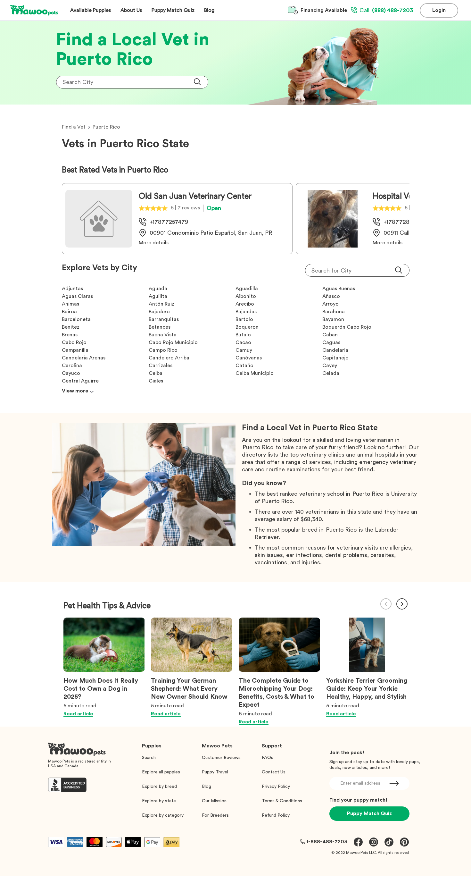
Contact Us (273, 772)
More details (154, 242)
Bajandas (246, 311)
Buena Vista (163, 334)
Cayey (329, 365)
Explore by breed (159, 786)
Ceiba (155, 373)
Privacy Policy (276, 786)
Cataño (244, 365)
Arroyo (330, 304)
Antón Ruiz (161, 304)
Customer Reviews (221, 757)
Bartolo (244, 319)
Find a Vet (74, 127)
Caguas (331, 342)
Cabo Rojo (74, 342)
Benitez (70, 327)
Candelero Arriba (169, 357)
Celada (330, 373)
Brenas (70, 334)
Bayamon (333, 319)
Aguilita (158, 296)
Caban (330, 334)
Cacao (243, 342)
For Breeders (215, 815)
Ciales (156, 380)
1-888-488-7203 (326, 841)
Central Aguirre (80, 380)
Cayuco (71, 373)
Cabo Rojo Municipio (173, 342)
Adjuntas (72, 288)
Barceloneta (76, 319)
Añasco (331, 296)
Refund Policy (276, 815)
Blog (206, 786)
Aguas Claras (77, 296)
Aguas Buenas (338, 288)
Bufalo (243, 334)
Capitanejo (335, 357)
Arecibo (245, 304)
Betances (159, 327)
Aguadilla (247, 288)
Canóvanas (249, 357)
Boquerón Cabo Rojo (346, 327)
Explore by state (159, 801)
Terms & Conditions (282, 801)
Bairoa (69, 311)
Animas (70, 304)
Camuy (244, 350)
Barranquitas (164, 319)
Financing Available (324, 10)
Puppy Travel (215, 772)
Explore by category (163, 815)
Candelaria (335, 350)
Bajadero (159, 311)
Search (149, 757)
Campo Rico (163, 350)
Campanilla (75, 350)
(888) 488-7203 (386, 10)
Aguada (158, 288)
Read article (78, 713)
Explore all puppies (161, 772)
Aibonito (246, 296)
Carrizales (160, 365)
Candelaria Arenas (83, 357)
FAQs (267, 757)
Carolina (72, 365)
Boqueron (247, 327)
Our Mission (214, 801)
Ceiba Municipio (255, 373)
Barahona (333, 311)
